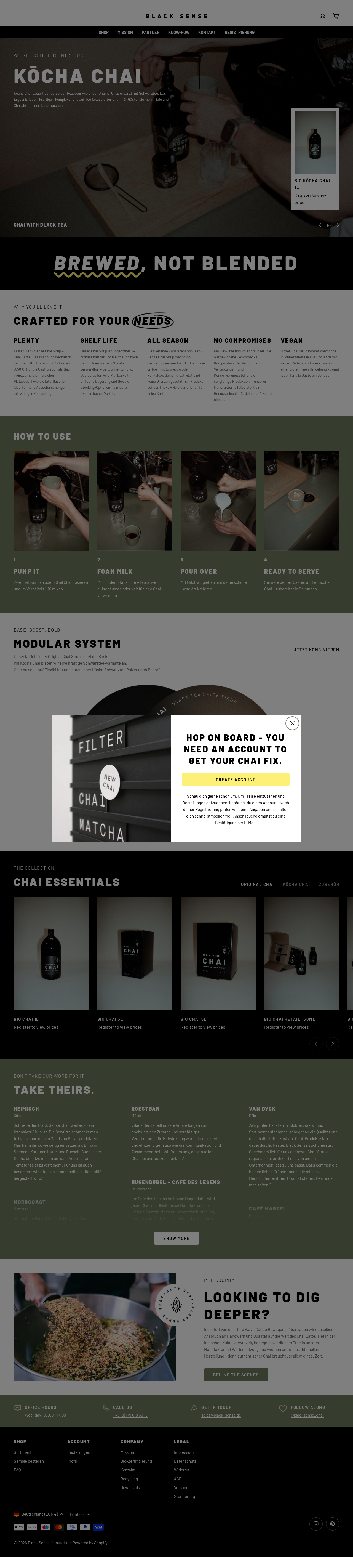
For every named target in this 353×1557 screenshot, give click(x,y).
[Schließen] (292, 723)
